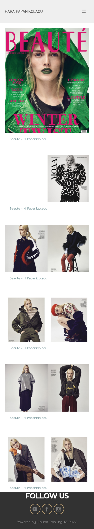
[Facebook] (47, 509)
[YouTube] (35, 509)
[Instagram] (59, 509)
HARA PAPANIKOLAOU (24, 11)
